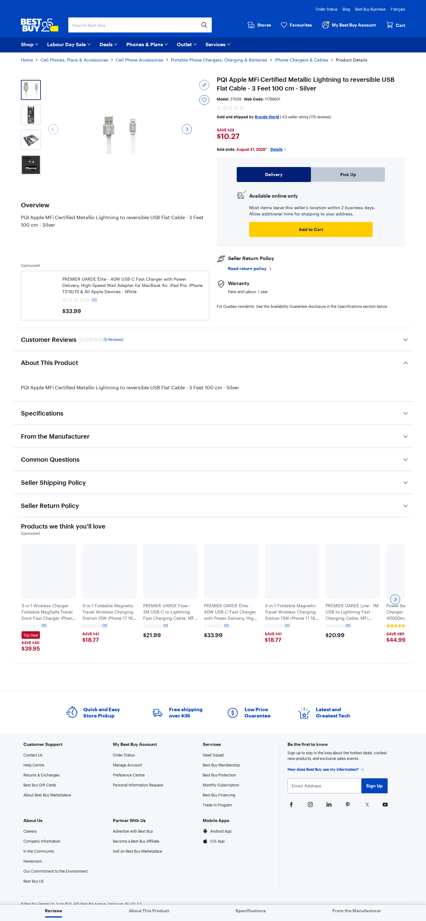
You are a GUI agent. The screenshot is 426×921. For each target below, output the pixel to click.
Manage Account (127, 765)
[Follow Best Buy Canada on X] (366, 804)
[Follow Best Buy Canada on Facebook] (291, 804)
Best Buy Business (370, 9)
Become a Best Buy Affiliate (136, 841)
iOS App (217, 841)
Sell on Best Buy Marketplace (137, 851)
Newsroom (32, 861)
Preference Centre (129, 775)
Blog (346, 9)
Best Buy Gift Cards (39, 785)
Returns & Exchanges (41, 775)
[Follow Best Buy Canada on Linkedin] (328, 804)
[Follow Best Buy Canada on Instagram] (310, 804)
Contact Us (32, 755)
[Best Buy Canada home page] (39, 24)
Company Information (42, 841)
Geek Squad (213, 755)
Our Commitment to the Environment (55, 871)
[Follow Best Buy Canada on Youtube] (384, 804)
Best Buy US (33, 881)
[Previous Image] (53, 129)
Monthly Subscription (221, 785)
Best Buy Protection (219, 775)
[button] (231, 107)
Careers (30, 831)
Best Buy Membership (221, 765)
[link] (41, 291)
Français (398, 9)
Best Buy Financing (219, 795)
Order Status (326, 9)
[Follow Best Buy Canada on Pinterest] (347, 804)
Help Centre (33, 765)
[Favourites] (204, 100)
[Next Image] (187, 129)
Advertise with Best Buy (133, 831)
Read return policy (247, 268)
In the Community (38, 851)
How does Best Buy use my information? (323, 769)
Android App (220, 831)
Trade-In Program (217, 805)
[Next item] (395, 599)
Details (276, 149)
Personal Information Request (138, 785)
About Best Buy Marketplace (47, 795)
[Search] (204, 24)
